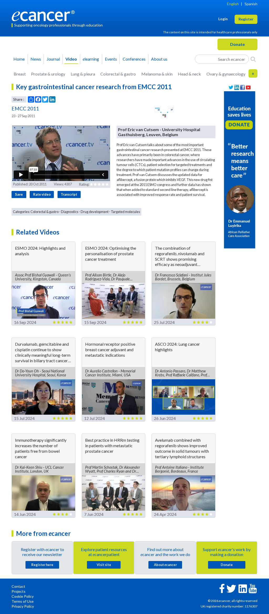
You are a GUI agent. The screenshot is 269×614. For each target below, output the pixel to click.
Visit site (104, 565)
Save (19, 194)
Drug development (94, 212)
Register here (42, 565)
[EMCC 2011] (164, 112)
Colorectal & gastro (118, 73)
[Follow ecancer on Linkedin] (242, 588)
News (35, 58)
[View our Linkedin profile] (236, 87)
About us (159, 58)
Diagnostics (69, 212)
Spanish (251, 4)
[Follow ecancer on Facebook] (222, 588)
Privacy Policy (23, 606)
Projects (18, 591)
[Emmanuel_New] (239, 169)
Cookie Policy (23, 596)
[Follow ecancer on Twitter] (231, 588)
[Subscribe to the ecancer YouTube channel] (252, 588)
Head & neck (189, 73)
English (233, 4)
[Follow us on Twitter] (231, 87)
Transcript (69, 194)
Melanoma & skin (157, 73)
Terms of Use (23, 601)
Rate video (42, 194)
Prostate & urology (48, 73)
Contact (18, 586)
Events (111, 58)
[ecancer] (45, 15)
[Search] (253, 59)
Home (19, 58)
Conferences (134, 58)
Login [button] (223, 19)
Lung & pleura (83, 73)
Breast (20, 73)
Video (71, 58)
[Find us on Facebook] (242, 87)
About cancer (165, 565)
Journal (53, 58)
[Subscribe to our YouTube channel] (248, 87)
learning (91, 58)
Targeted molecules (125, 212)
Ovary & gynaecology (225, 73)
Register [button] (246, 19)
